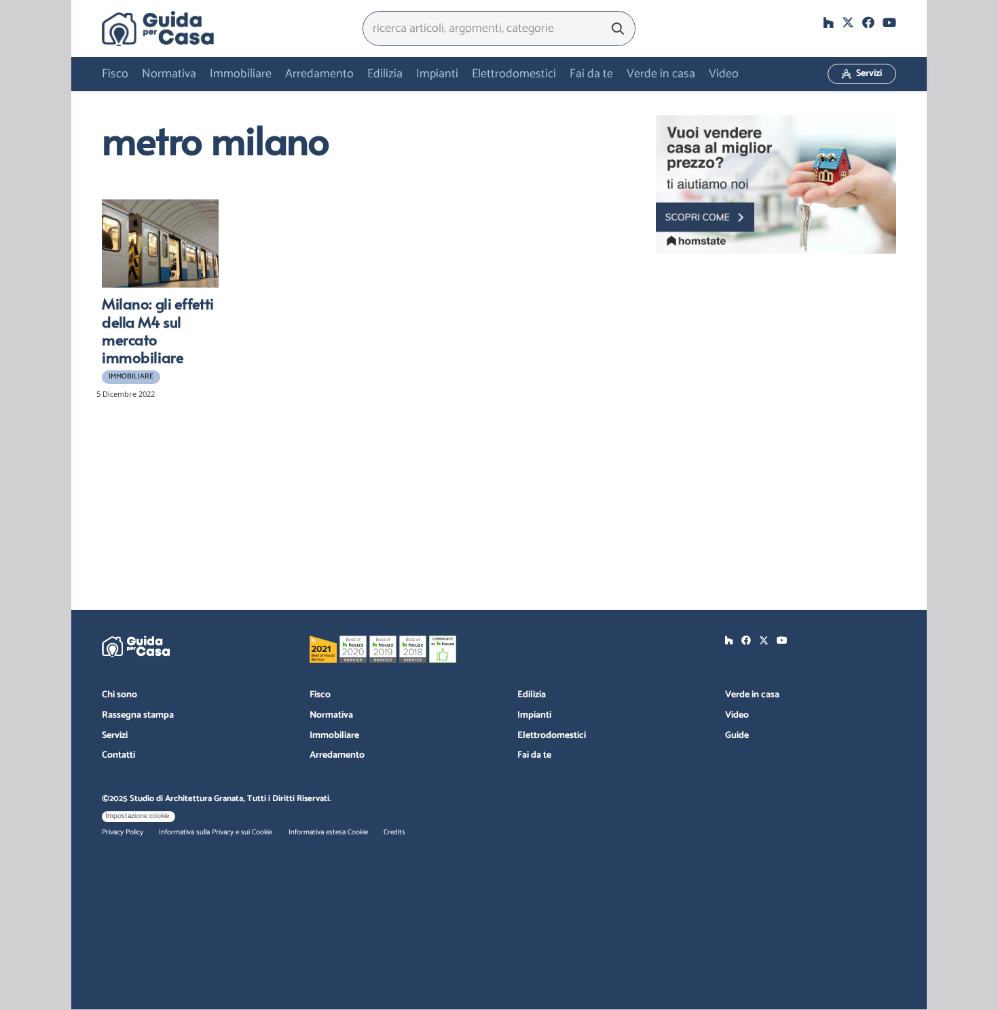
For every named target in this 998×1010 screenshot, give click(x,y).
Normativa (331, 715)
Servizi (115, 735)
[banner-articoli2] (776, 184)
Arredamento (337, 755)
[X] (848, 22)
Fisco (320, 695)
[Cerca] (618, 28)
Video (737, 715)
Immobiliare (334, 735)
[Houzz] (828, 22)
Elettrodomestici (551, 735)
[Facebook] (868, 22)
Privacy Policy (122, 832)
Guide (737, 735)
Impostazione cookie (137, 816)
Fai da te (534, 755)
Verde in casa (752, 695)
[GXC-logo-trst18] (158, 28)
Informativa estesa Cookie (328, 832)
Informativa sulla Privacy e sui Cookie (215, 832)
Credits (394, 832)
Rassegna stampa (138, 715)
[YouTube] (889, 22)
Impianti (534, 715)
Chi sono (119, 695)
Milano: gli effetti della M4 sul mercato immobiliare (158, 330)
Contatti (118, 755)
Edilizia (531, 695)
